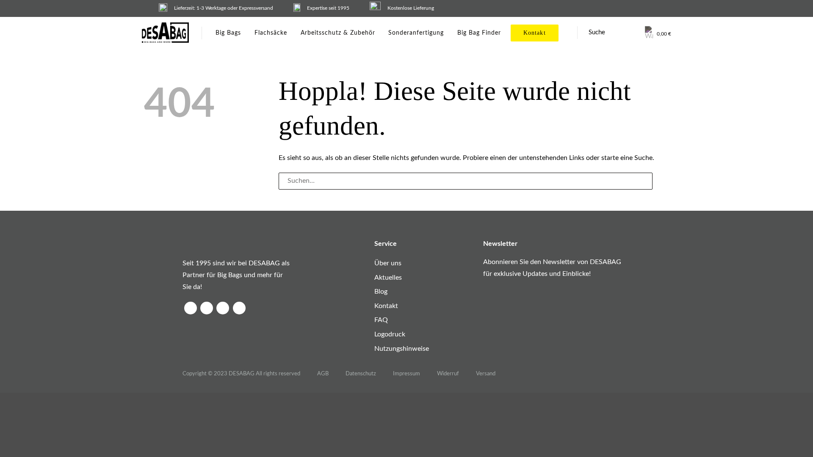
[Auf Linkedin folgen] (222, 308)
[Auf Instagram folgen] (206, 308)
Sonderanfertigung (416, 33)
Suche (597, 32)
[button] (658, 32)
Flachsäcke (270, 33)
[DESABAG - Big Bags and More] (165, 32)
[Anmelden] (632, 32)
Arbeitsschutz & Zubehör (338, 33)
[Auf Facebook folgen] (190, 308)
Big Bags (228, 33)
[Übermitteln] (661, 181)
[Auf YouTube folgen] (239, 308)
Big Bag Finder (479, 33)
